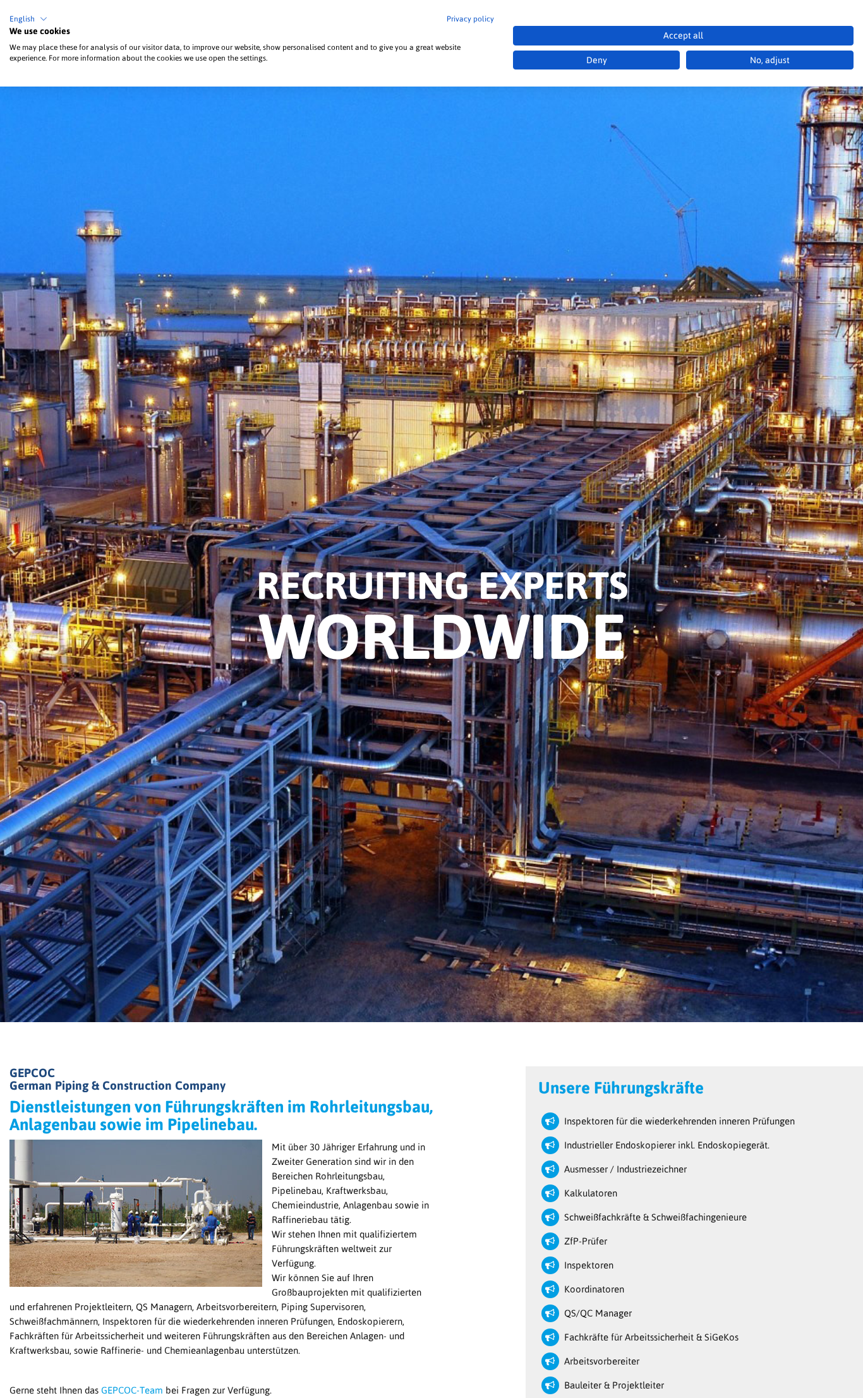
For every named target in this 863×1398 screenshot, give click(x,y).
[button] (28, 19)
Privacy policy (470, 19)
